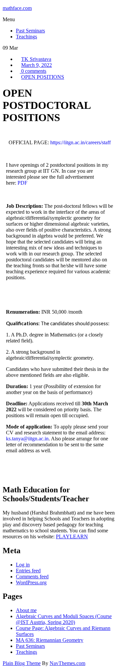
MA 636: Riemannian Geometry (49, 640)
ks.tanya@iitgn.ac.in (27, 438)
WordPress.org (31, 582)
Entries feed (28, 570)
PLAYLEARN (72, 536)
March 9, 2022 (36, 65)
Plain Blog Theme (22, 663)
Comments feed (32, 576)
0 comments (33, 71)
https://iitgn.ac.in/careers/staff (80, 142)
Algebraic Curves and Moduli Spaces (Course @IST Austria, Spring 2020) (64, 619)
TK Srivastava (36, 59)
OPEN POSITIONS (42, 77)
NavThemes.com (67, 663)
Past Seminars (30, 646)
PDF (22, 183)
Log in (23, 564)
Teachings (26, 652)
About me (26, 610)
